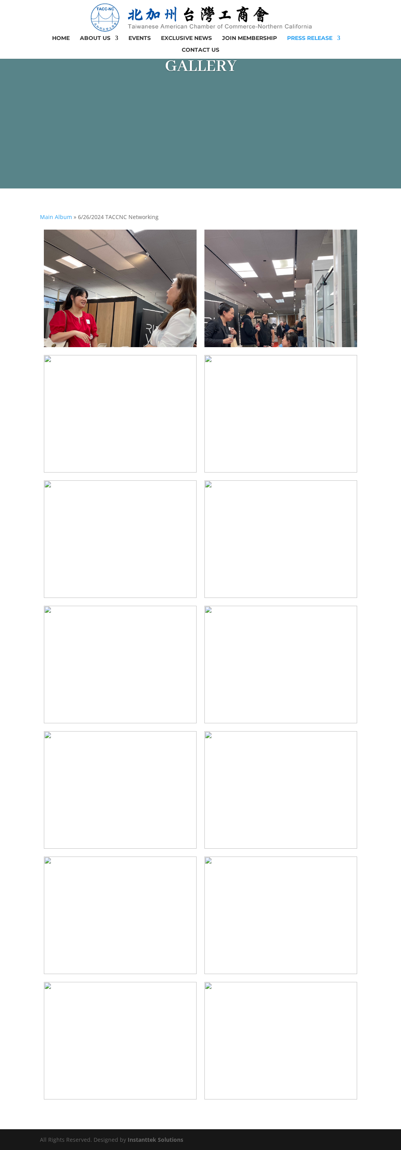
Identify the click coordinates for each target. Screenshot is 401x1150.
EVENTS (139, 38)
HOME (61, 38)
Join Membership (249, 38)
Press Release (309, 38)
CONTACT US (200, 50)
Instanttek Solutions (155, 1139)
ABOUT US (95, 38)
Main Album (56, 217)
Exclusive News (186, 38)
